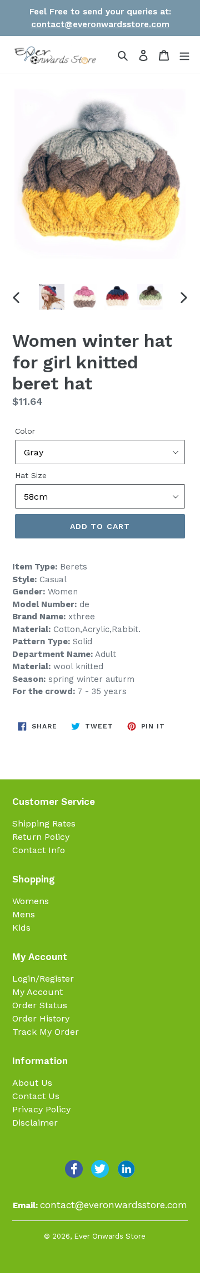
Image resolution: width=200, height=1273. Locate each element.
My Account (37, 992)
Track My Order (45, 1031)
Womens (30, 901)
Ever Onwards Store (110, 1236)
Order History (40, 1018)
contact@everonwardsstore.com (100, 24)
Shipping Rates (44, 823)
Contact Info (38, 850)
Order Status (39, 1005)
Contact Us (35, 1096)
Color (25, 431)
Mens (23, 914)
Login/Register (43, 978)
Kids (21, 927)
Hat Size (31, 475)
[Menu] (184, 55)
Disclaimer (35, 1122)
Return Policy (40, 836)
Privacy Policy (41, 1109)
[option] (51, 297)
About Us (32, 1082)
